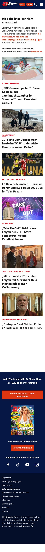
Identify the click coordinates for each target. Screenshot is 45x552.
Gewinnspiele (7, 503)
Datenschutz (7, 485)
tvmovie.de (36, 51)
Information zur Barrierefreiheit (15, 492)
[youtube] (27, 464)
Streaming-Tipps (33, 39)
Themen (5, 507)
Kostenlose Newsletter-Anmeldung (22, 394)
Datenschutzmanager (11, 489)
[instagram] (36, 464)
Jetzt (22, 4)
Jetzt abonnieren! (22, 448)
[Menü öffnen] (41, 4)
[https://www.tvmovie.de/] (10, 4)
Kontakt (5, 511)
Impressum (7, 477)
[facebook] (8, 464)
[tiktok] (18, 464)
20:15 (29, 4)
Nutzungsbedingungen (11, 481)
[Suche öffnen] (35, 4)
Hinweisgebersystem (10, 496)
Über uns (6, 500)
